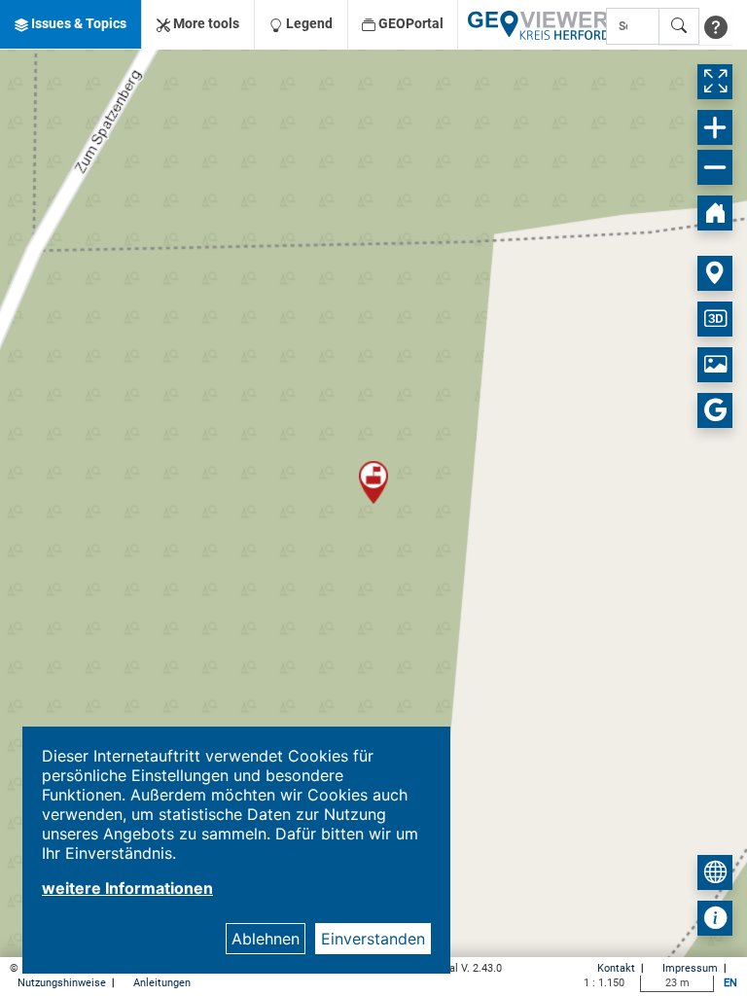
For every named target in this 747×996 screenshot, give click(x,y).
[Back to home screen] (714, 213)
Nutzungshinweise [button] (63, 983)
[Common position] (714, 273)
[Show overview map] (714, 872)
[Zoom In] (714, 127)
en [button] (730, 983)
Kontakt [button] (617, 968)
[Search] (678, 26)
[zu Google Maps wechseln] (714, 410)
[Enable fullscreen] (714, 81)
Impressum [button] (691, 968)
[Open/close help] (715, 26)
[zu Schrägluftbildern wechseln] (714, 364)
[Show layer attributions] (714, 918)
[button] (70, 24)
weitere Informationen (127, 888)
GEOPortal (409, 23)
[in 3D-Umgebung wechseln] (714, 319)
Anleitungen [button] (162, 983)
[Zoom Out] (714, 167)
